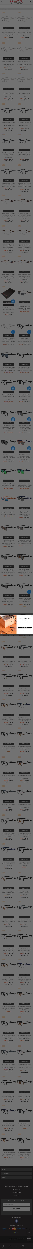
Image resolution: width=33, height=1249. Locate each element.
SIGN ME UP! (24, 627)
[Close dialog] (32, 616)
